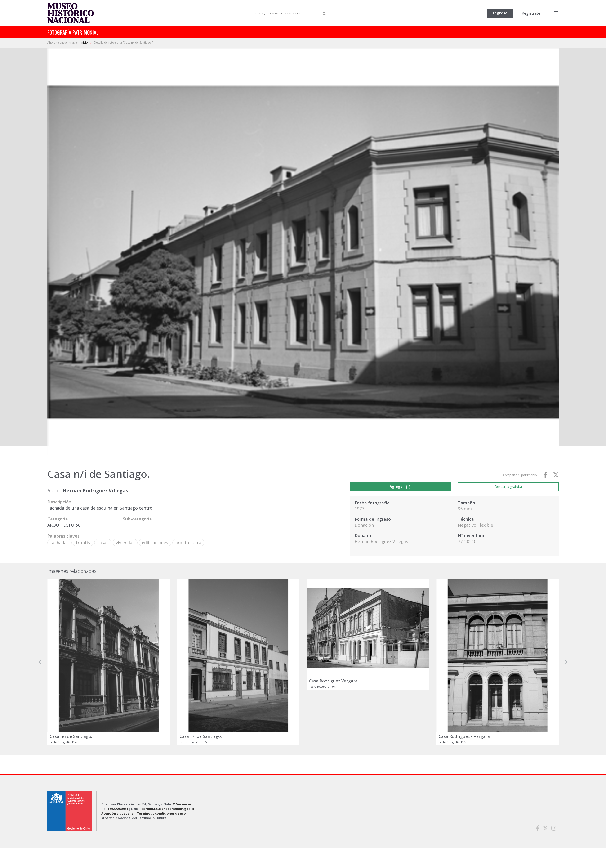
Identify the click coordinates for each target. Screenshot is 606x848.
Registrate (531, 13)
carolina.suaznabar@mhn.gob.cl (168, 809)
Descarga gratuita (508, 486)
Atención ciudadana (117, 813)
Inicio (85, 42)
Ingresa (500, 13)
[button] (40, 662)
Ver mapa (181, 804)
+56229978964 (118, 809)
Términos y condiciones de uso (161, 813)
